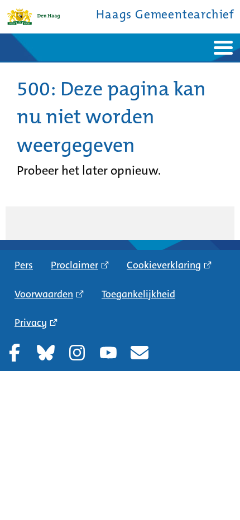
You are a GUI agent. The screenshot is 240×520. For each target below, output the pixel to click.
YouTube (108, 353)
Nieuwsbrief (139, 353)
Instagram (77, 353)
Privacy (31, 322)
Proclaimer (74, 265)
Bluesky (46, 353)
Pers (24, 265)
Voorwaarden (44, 294)
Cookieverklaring (164, 265)
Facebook (14, 353)
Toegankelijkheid (138, 294)
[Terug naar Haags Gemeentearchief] (33, 16)
